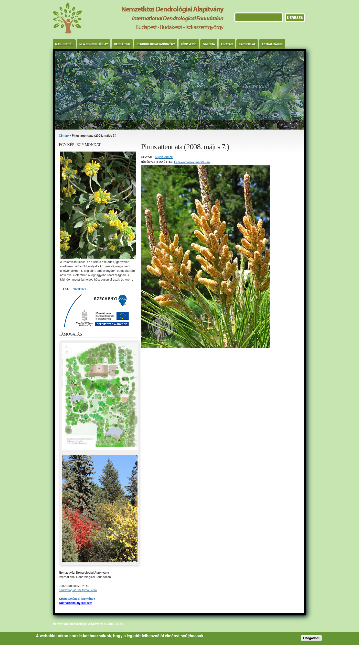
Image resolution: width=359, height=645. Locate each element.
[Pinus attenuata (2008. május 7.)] (205, 347)
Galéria (209, 44)
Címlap (64, 135)
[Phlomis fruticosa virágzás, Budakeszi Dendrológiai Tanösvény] (98, 257)
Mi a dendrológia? (93, 44)
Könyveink (189, 44)
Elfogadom (311, 638)
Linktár (227, 44)
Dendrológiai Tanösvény (156, 44)
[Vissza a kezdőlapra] (138, 32)
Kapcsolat (247, 44)
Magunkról (64, 44)
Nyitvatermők (164, 157)
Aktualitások (272, 44)
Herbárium (122, 44)
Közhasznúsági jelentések (77, 598)
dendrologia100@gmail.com (78, 590)
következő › (80, 288)
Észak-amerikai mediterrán (192, 162)
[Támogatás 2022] (99, 449)
